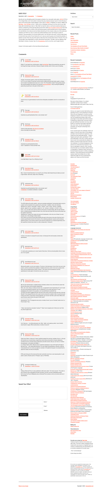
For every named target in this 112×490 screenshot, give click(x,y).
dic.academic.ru (74, 341)
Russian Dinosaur (75, 192)
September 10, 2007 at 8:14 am (32, 320)
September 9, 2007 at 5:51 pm (32, 248)
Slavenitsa (73, 355)
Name (45, 402)
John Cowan (28, 198)
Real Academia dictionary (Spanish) (79, 296)
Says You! (50, 27)
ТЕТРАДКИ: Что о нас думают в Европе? (80, 190)
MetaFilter (73, 170)
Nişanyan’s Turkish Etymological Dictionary (80, 402)
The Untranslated (74, 201)
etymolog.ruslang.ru (75, 349)
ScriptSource (73, 248)
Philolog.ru (73, 354)
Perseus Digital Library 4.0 (77, 321)
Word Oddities (74, 419)
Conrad (26, 59)
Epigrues (73, 179)
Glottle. (72, 36)
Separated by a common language (78, 222)
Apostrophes (42, 41)
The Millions (73, 204)
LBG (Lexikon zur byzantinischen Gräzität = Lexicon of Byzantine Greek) (80, 332)
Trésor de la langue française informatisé (80, 284)
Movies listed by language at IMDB (78, 413)
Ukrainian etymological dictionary (78, 386)
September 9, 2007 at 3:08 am (32, 61)
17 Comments (39, 16)
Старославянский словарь (77, 375)
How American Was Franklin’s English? (80, 48)
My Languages (74, 92)
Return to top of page (23, 486)
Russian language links (76, 363)
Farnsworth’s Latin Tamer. (79, 64)
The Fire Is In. (74, 44)
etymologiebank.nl (75, 274)
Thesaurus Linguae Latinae (77, 281)
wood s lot (73, 168)
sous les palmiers (47, 84)
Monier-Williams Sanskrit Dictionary (79, 400)
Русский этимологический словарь (79, 344)
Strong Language (74, 224)
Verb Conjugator (74, 315)
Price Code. (73, 52)
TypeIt (72, 239)
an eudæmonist (74, 171)
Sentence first (74, 219)
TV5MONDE (24, 189)
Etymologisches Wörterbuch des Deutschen (81, 270)
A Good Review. (74, 42)
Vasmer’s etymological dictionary (78, 361)
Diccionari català (74, 298)
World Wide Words (75, 316)
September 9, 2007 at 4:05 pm (32, 200)
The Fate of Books (75, 202)
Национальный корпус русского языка (80, 366)
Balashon (73, 221)
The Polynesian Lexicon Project (78, 405)
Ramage (72, 433)
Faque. (72, 54)
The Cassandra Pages (76, 176)
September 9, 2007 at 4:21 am (32, 76)
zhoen (26, 154)
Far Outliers (73, 181)
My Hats (72, 94)
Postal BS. (82, 62)
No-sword (73, 174)
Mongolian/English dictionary (77, 397)
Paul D (26, 95)
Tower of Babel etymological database (79, 319)
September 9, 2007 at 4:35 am (32, 96)
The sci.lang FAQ (74, 245)
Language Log (74, 208)
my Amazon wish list (75, 108)
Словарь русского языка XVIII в (78, 378)
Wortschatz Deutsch (75, 268)
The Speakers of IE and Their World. (79, 46)
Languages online (75, 414)
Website (46, 410)
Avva (72, 173)
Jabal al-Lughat (74, 211)
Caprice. (72, 38)
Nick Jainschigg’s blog (76, 430)
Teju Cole (84, 440)
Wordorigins (73, 242)
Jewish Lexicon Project (76, 251)
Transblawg (73, 178)
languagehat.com (23, 4)
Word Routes (74, 217)
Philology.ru (73, 352)
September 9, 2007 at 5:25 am (32, 125)
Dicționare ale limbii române (77, 304)
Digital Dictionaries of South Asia (78, 399)
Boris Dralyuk (74, 196)
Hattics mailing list (75, 426)
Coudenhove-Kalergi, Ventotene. (78, 50)
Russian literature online (76, 364)
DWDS (72, 271)
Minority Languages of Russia (77, 358)
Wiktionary (73, 236)
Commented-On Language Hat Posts (79, 87)
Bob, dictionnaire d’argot (76, 285)
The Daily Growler (75, 167)
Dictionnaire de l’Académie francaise (79, 287)
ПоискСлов (73, 343)
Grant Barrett (28, 168)
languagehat (31, 16)
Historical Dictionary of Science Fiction (79, 416)
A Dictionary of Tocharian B (77, 391)
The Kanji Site (74, 396)
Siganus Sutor (28, 75)
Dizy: (72, 301)
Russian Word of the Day (76, 382)
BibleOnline (73, 250)
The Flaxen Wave (75, 188)
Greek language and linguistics (78, 326)
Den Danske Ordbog (75, 276)
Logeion (73, 323)
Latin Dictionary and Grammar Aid (78, 279)
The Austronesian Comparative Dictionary (80, 403)
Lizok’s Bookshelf (75, 184)
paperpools (73, 182)
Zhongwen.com (74, 394)
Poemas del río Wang (75, 187)
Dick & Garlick (74, 213)
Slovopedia (73, 336)
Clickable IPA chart (75, 240)
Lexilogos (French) (75, 291)
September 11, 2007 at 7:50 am (32, 366)
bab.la (72, 237)
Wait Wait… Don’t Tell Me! (25, 24)
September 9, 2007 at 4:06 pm (32, 232)
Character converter (75, 422)
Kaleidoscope (74, 165)
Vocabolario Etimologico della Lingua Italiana (81, 299)
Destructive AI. (76, 66)
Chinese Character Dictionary (77, 392)
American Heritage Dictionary (77, 232)
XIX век (72, 193)
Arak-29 (72, 313)
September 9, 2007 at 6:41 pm (32, 263)
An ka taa (73, 406)
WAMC (48, 22)
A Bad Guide (73, 185)
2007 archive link (58, 27)
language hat (28, 139)
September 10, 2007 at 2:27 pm (32, 335)
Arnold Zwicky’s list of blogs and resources (80, 229)
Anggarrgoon (74, 210)
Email (45, 406)
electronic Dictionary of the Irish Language (80, 305)
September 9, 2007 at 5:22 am (32, 112)
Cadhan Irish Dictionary (76, 307)
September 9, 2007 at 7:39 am (32, 141)
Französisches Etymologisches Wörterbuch (80, 295)
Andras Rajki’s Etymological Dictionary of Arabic (82, 260)
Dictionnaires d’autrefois (76, 293)
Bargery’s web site (75, 409)
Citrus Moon (73, 432)
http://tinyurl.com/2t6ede (38, 128)
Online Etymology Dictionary (77, 318)
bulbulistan (73, 214)
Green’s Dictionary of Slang (77, 234)
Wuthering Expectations (76, 195)
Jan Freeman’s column (79, 420)
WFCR (61, 19)
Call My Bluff (45, 64)
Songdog (73, 164)
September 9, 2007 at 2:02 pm (32, 169)
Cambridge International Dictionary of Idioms (81, 253)
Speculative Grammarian (76, 417)
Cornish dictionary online (76, 312)
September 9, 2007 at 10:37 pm (32, 281)
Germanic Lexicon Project (76, 262)
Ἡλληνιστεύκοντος (75, 216)
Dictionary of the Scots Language (78, 264)
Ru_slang (73, 360)
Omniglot (73, 246)
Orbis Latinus (74, 335)
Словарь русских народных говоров (79, 372)
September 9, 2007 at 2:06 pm (32, 185)
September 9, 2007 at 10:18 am (32, 156)
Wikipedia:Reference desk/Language (79, 243)
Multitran (72, 231)
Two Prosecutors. (74, 40)
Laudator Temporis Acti (76, 198)
